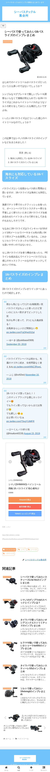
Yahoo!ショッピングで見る (25, 514)
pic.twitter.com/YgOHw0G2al (20, 332)
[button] (44, 506)
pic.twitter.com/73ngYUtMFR (20, 421)
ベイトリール (10, 550)
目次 (21, 153)
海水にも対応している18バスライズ (26, 158)
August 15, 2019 (32, 433)
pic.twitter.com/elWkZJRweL (27, 367)
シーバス (33, 550)
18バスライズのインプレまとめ (24, 162)
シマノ (23, 550)
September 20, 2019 (16, 344)
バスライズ (10, 554)
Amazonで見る (25, 500)
